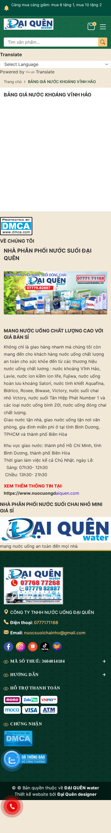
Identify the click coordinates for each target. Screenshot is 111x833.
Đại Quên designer (77, 794)
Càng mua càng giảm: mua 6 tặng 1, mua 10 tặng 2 (56, 4)
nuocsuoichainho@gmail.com (54, 632)
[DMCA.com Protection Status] (16, 225)
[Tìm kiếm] (102, 42)
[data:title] (29, 26)
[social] (8, 646)
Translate (45, 71)
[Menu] (103, 26)
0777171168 (46, 622)
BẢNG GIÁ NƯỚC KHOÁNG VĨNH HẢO (47, 94)
